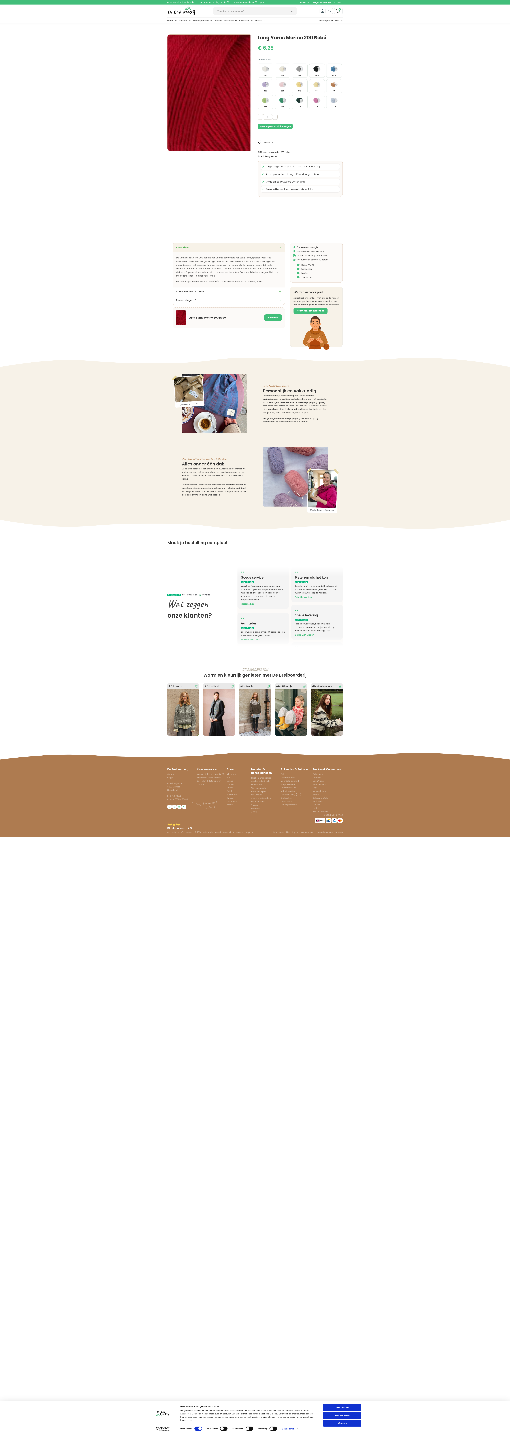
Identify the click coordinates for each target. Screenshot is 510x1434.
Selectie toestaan (342, 1415)
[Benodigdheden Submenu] (211, 21)
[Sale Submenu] (342, 21)
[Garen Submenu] (176, 21)
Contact (338, 2)
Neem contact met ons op (310, 310)
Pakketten (244, 20)
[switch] (224, 1429)
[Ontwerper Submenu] (332, 21)
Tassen (254, 805)
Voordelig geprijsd (290, 780)
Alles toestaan (342, 1407)
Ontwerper (324, 20)
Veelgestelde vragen (321, 2)
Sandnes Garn (320, 784)
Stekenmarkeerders (261, 798)
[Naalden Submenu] (190, 21)
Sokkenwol (232, 794)
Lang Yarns (271, 156)
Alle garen (231, 774)
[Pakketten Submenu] (252, 21)
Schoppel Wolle (320, 798)
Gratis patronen (289, 804)
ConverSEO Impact (244, 832)
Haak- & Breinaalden (261, 777)
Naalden (183, 20)
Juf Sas (316, 804)
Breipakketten (288, 784)
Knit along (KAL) (288, 791)
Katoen (230, 784)
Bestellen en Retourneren (330, 832)
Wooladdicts (319, 791)
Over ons (171, 774)
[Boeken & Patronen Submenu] (236, 21)
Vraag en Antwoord (306, 832)
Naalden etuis (258, 801)
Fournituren (256, 784)
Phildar (316, 794)
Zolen (254, 811)
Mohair (230, 787)
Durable (317, 777)
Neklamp (255, 808)
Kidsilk (229, 791)
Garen (170, 20)
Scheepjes (318, 774)
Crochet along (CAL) (291, 794)
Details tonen (288, 1429)
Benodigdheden (201, 20)
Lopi (315, 787)
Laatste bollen (288, 777)
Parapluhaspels (258, 791)
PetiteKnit (318, 801)
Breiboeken (286, 798)
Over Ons (304, 2)
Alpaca (230, 798)
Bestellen (273, 317)
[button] (248, 38)
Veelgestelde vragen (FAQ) (210, 774)
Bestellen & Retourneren (209, 780)
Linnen (230, 804)
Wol (228, 777)
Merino (230, 780)
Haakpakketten (288, 787)
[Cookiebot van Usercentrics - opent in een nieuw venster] (162, 1429)
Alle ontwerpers (320, 811)
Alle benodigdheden (261, 781)
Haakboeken (287, 801)
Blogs (170, 777)
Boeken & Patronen (224, 20)
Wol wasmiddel (258, 788)
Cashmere (232, 801)
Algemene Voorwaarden (209, 777)
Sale (337, 20)
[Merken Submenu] (264, 21)
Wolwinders (257, 794)
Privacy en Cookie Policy (284, 832)
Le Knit (316, 808)
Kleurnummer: (264, 59)
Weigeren (342, 1423)
